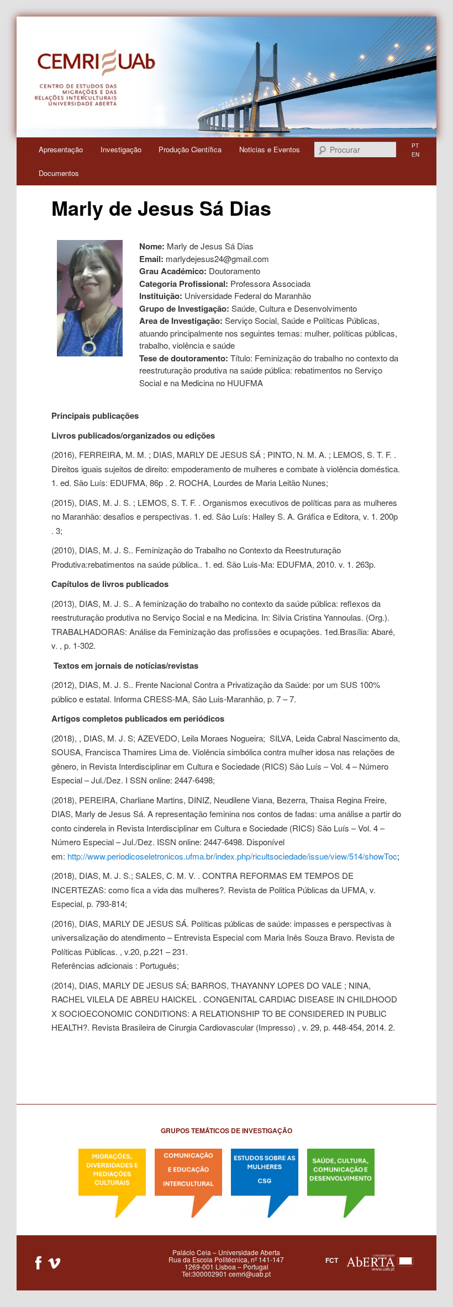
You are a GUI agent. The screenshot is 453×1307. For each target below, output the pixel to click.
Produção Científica (190, 149)
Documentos (59, 173)
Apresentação (61, 149)
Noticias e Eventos (269, 149)
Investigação (121, 149)
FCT (331, 1260)
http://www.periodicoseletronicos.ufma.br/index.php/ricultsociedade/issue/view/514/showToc (233, 856)
